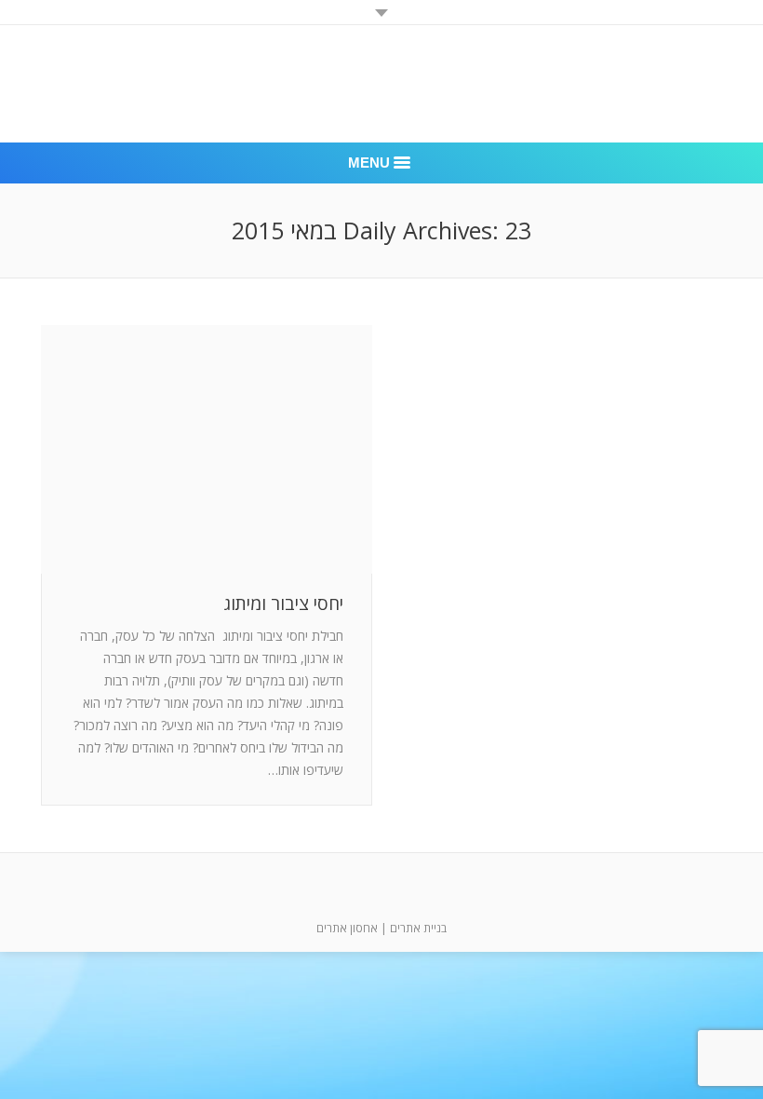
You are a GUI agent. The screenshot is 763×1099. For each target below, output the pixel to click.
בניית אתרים (418, 928)
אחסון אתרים (347, 928)
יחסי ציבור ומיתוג (283, 604)
